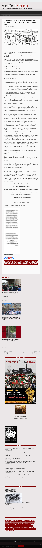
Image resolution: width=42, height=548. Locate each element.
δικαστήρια (31, 523)
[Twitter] (39, 0)
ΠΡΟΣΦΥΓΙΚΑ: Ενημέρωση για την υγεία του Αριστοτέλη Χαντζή (17, 455)
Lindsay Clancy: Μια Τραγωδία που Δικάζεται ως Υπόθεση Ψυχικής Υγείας (19, 471)
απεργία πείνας (16, 523)
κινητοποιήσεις (17, 527)
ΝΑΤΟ (9, 521)
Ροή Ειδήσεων (20, 445)
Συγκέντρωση (28, 521)
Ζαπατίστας (23, 520)
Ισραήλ (33, 520)
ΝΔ (11, 521)
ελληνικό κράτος (27, 524)
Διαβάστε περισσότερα (15, 509)
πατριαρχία (31, 527)
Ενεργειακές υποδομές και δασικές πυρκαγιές (14, 477)
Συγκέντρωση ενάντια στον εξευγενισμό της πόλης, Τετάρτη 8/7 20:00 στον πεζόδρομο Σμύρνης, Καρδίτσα (10, 340)
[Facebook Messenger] (13, 257)
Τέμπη (33, 521)
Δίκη (19, 520)
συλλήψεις (7, 530)
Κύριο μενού (7, 15)
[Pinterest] (9, 257)
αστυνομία (21, 523)
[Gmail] (11, 257)
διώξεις (6, 524)
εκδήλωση (11, 524)
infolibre (12, 26)
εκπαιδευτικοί (21, 524)
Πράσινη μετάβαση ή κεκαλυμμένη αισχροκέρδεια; (15, 468)
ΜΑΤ (6, 521)
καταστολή (7, 527)
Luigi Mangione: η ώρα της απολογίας (12, 458)
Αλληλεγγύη (13, 520)
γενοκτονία (26, 523)
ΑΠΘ (9, 520)
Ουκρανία (15, 521)
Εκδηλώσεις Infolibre (20, 357)
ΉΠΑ (6, 520)
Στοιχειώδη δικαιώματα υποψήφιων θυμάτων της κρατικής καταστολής (10, 490)
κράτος (22, 527)
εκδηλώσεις (16, 524)
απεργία (10, 523)
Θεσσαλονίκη (29, 520)
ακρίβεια (6, 523)
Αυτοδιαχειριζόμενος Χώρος (20, 416)
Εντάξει (21, 545)
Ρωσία (24, 521)
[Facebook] (38, 0)
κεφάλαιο (11, 527)
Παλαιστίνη (19, 521)
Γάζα (17, 520)
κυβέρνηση (26, 527)
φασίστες (11, 530)
